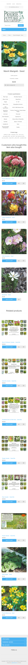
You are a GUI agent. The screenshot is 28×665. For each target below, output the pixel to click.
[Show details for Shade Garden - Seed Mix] (14, 443)
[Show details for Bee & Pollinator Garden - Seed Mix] (14, 327)
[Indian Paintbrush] (14, 202)
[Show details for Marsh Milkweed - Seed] (14, 164)
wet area (4, 137)
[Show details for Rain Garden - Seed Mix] (14, 482)
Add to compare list (11, 85)
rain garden (5, 136)
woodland (22, 137)
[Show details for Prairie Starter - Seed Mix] (14, 521)
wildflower (6, 134)
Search (21, 25)
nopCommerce (14, 662)
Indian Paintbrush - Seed (8, 217)
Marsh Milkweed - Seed (8, 178)
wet (11, 136)
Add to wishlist (23, 183)
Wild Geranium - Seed (7, 256)
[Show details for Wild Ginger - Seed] (14, 559)
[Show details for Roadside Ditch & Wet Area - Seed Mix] (14, 405)
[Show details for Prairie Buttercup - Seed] (14, 598)
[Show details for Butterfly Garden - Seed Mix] (14, 366)
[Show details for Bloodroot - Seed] (14, 280)
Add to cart (9, 183)
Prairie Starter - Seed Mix (8, 535)
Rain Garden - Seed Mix (8, 497)
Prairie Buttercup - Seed (8, 613)
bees (20, 134)
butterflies (13, 134)
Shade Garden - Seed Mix (8, 458)
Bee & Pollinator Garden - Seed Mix (11, 342)
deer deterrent (19, 136)
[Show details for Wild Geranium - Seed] (14, 241)
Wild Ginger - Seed (7, 574)
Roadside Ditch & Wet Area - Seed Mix (12, 419)
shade (10, 137)
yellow (15, 137)
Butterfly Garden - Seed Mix (9, 381)
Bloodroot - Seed (6, 294)
